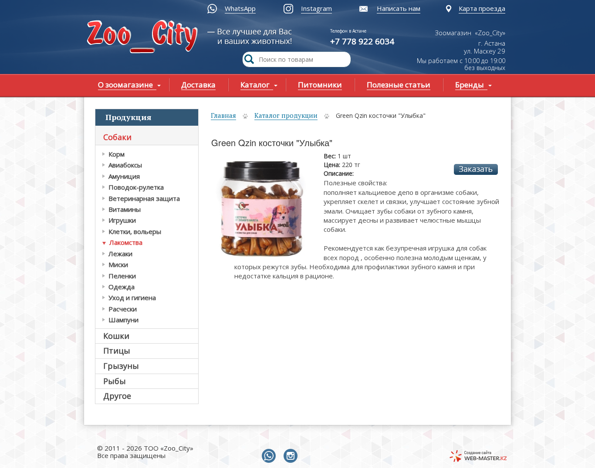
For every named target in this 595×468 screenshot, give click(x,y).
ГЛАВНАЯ (144, 37)
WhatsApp (240, 8)
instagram (292, 456)
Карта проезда (482, 8)
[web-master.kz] (478, 456)
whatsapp (270, 456)
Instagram (316, 8)
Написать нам (398, 8)
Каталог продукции (286, 115)
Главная (223, 115)
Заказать (476, 169)
